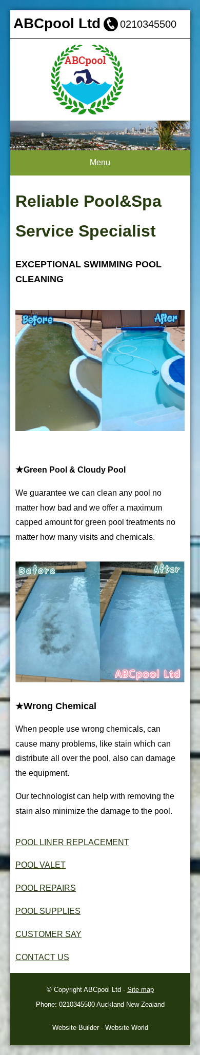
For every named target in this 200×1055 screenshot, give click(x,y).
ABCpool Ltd (102, 989)
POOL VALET (40, 865)
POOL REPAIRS (45, 888)
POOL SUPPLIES (48, 911)
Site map (140, 989)
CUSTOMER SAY (48, 934)
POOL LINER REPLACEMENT (72, 842)
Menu (100, 162)
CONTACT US (42, 957)
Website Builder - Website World (100, 1027)
